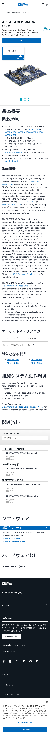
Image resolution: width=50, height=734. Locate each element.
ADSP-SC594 (24, 132)
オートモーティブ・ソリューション (19, 338)
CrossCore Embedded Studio (16, 285)
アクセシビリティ (9, 685)
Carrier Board (11, 161)
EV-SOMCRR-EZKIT (26, 202)
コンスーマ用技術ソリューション (18, 345)
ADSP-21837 (36, 363)
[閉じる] (47, 702)
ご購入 (21, 40)
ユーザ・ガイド (11, 51)
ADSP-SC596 (37, 132)
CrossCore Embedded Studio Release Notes (22, 406)
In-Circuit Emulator (13, 152)
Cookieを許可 (25, 729)
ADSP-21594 (34, 129)
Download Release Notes (13, 541)
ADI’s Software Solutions (24, 274)
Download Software (11, 538)
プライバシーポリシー (10, 694)
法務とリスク (7, 675)
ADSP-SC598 (11, 135)
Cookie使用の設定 (25, 723)
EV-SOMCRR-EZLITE (11, 204)
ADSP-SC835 (8, 184)
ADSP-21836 (36, 359)
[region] (25, 716)
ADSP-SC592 (11, 132)
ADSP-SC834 (34, 181)
